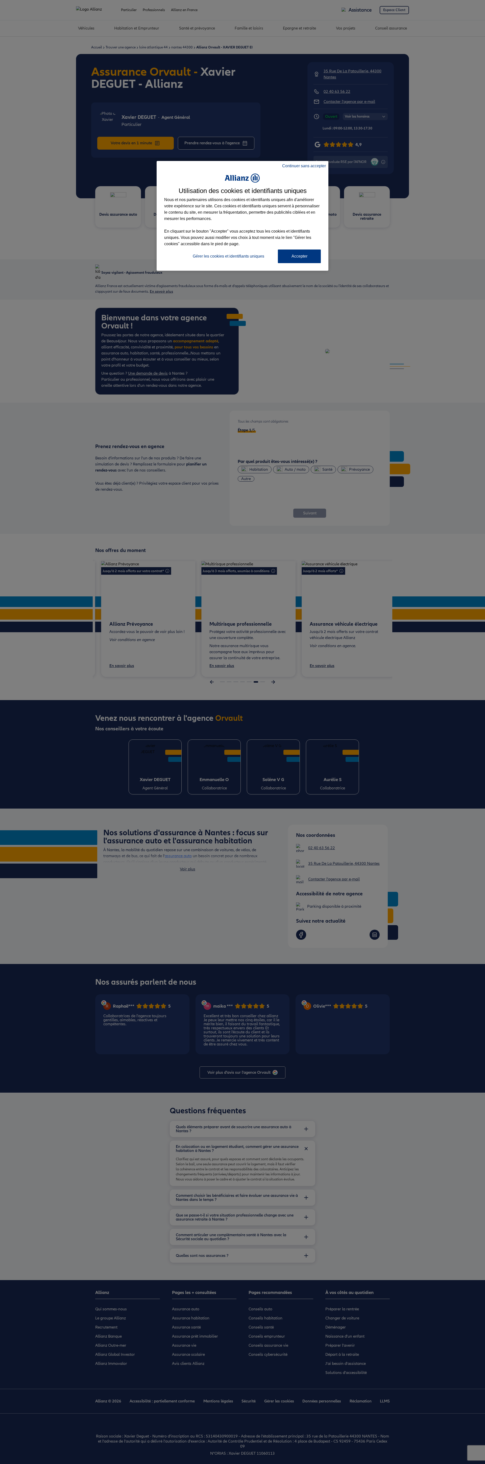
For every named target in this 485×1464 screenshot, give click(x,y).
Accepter (299, 256)
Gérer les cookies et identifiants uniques (228, 256)
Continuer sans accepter (304, 166)
